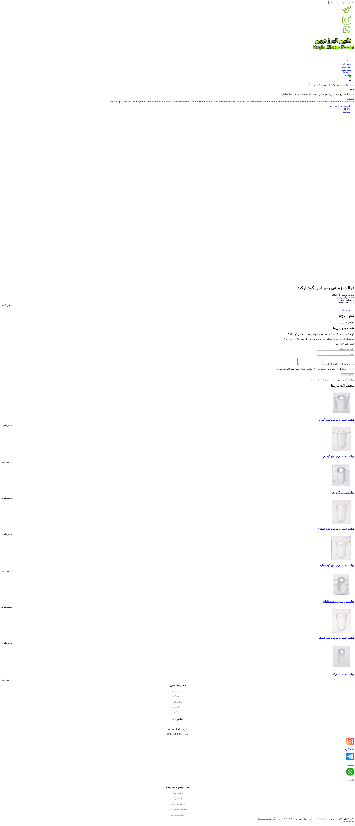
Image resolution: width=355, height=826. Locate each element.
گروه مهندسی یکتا (266, 818)
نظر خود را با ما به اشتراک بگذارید (338, 364)
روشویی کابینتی (177, 814)
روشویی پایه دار (177, 804)
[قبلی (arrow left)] (353, 824)
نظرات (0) (346, 310)
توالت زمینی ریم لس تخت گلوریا (336, 419)
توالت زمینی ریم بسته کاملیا (338, 601)
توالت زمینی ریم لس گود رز (339, 456)
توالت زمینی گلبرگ (343, 674)
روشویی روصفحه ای (177, 809)
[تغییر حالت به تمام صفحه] (347, 821)
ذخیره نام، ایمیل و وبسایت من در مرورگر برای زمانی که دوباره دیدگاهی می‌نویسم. (313, 369)
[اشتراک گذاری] (350, 821)
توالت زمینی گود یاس (342, 492)
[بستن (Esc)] (353, 821)
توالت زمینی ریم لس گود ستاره (337, 565)
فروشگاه (177, 696)
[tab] (176, 310)
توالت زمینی (342, 84)
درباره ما (347, 72)
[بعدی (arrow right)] (350, 824)
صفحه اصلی (345, 64)
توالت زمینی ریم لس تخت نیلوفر (336, 637)
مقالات (348, 75)
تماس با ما (346, 69)
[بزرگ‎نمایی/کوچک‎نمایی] (344, 821)
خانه (352, 84)
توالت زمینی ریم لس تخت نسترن (336, 528)
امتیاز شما (348, 344)
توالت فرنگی (177, 798)
